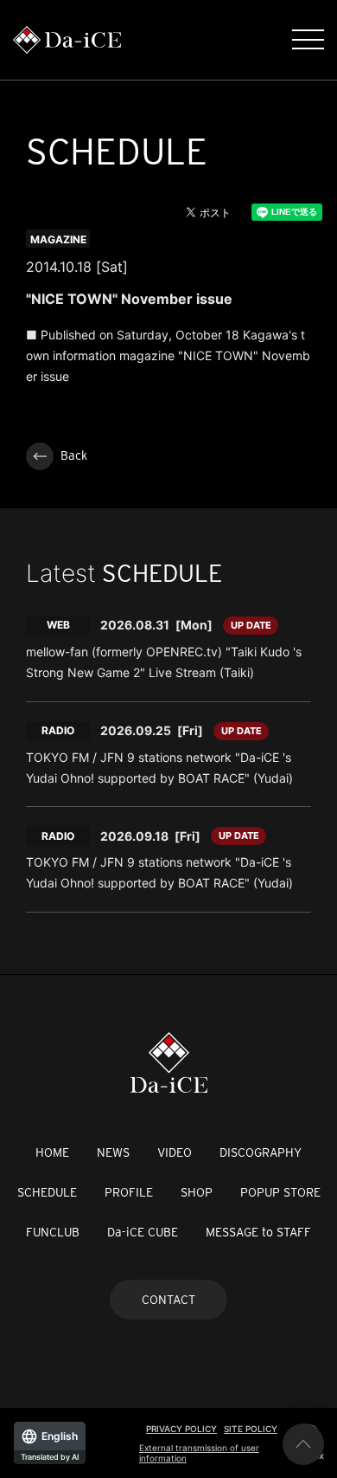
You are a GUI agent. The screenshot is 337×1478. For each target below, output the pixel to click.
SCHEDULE (47, 1192)
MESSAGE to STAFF (258, 1232)
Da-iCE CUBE (142, 1232)
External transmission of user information (199, 1453)
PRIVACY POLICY (181, 1428)
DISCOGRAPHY (260, 1152)
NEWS (113, 1152)
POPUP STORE (280, 1192)
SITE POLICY (250, 1428)
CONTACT (168, 1300)
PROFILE (129, 1192)
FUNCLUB (52, 1232)
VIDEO (174, 1152)
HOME (52, 1152)
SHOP (197, 1192)
